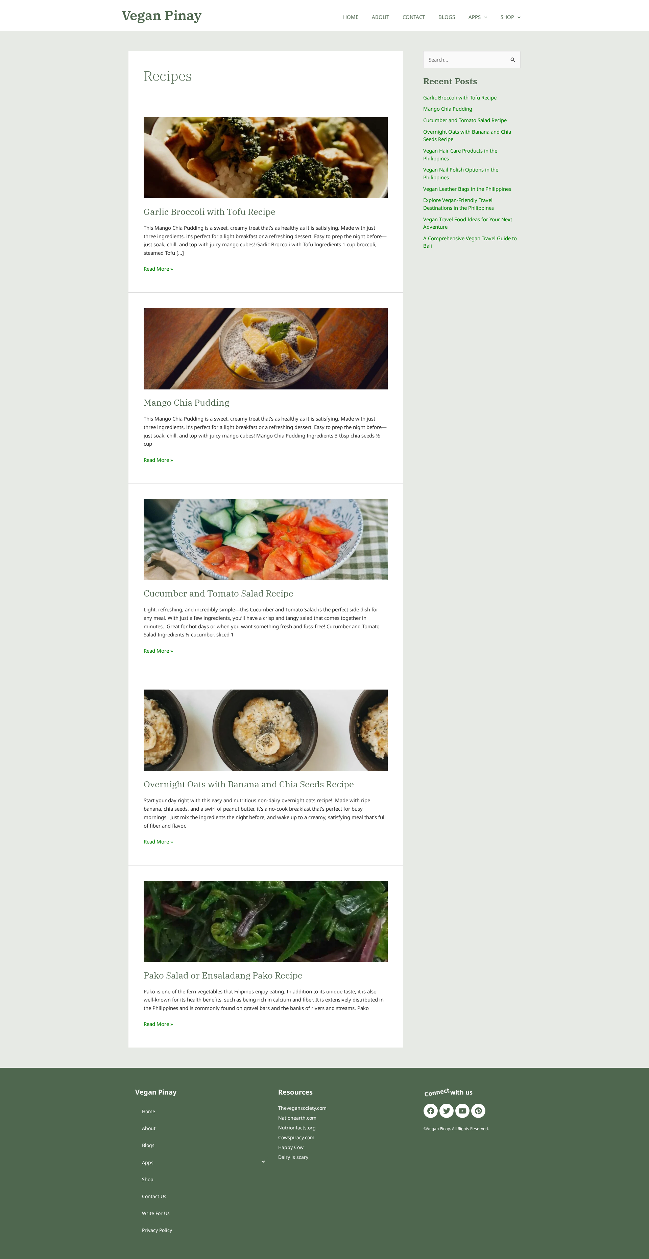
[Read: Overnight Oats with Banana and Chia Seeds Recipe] (266, 729)
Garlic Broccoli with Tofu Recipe (209, 211)
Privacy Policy (157, 1230)
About (380, 17)
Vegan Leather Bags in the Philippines (467, 188)
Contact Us (154, 1196)
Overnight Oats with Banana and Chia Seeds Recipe (249, 784)
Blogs (446, 17)
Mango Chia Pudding (186, 402)
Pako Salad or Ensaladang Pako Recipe (223, 975)
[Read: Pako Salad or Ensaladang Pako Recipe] (266, 920)
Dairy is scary (293, 1157)
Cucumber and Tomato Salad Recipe (218, 593)
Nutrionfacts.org (297, 1127)
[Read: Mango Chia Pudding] (266, 347)
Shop (507, 17)
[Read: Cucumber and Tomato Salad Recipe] (266, 539)
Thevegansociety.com (302, 1108)
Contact (414, 17)
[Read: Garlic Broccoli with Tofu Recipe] (266, 157)
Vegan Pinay (161, 15)
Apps (474, 17)
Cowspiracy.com (296, 1137)
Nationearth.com (297, 1118)
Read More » (158, 268)
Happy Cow (291, 1147)
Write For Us (156, 1213)
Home (350, 17)
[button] (484, 16)
